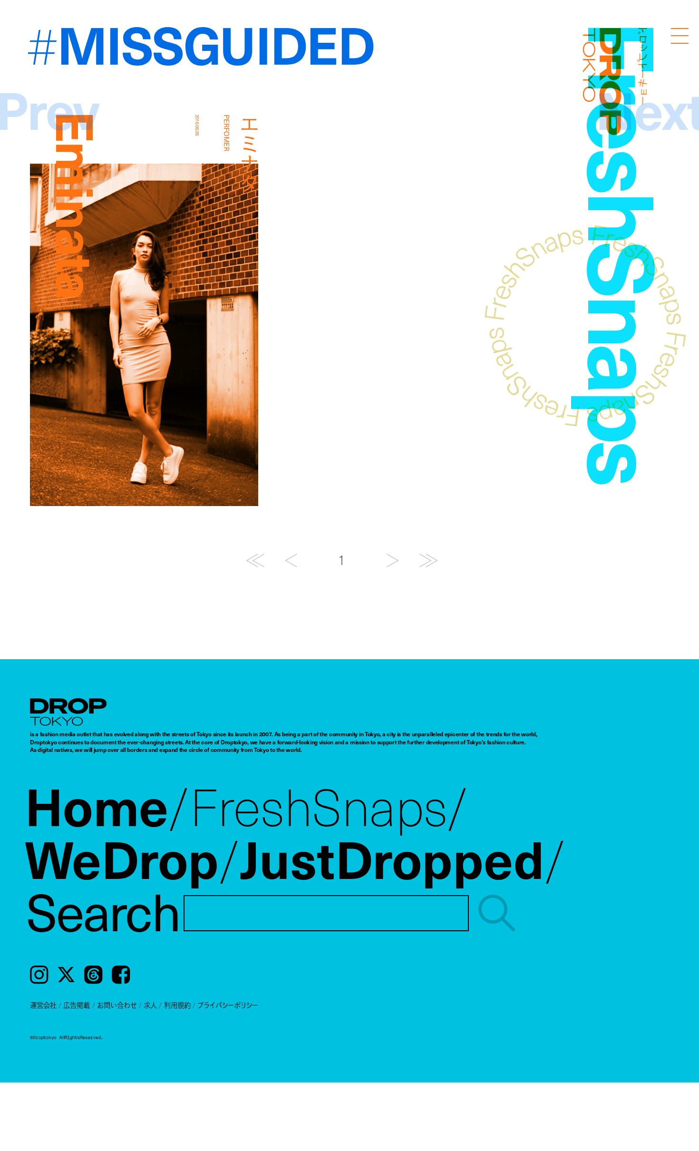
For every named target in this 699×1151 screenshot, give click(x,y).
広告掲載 (76, 1005)
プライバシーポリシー (227, 1005)
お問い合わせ (117, 1005)
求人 (150, 1005)
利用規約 (177, 1005)
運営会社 (43, 1005)
